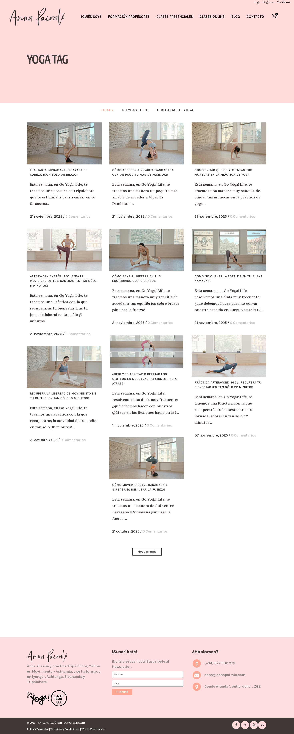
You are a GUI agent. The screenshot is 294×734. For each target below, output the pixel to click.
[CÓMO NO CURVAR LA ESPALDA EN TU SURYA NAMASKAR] (229, 250)
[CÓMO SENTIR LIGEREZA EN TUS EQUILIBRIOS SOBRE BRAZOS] (146, 250)
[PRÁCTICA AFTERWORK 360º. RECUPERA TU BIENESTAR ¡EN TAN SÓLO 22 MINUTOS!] (229, 356)
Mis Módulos (284, 2)
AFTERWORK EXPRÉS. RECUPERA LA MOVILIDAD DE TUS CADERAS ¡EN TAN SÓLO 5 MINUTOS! (63, 280)
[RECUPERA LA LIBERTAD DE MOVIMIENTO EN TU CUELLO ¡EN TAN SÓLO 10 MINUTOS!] (64, 367)
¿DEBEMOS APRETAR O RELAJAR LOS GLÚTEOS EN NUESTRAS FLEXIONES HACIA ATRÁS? (144, 378)
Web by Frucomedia (93, 729)
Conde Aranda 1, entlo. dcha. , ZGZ (232, 686)
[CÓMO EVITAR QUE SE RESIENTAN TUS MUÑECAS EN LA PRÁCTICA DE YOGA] (229, 143)
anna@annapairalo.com (224, 675)
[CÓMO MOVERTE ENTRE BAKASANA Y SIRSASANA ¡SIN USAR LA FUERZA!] (146, 458)
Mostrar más (147, 551)
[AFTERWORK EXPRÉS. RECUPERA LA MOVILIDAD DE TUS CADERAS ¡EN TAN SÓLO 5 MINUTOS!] (64, 250)
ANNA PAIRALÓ (47, 722)
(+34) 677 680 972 (219, 663)
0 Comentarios (78, 216)
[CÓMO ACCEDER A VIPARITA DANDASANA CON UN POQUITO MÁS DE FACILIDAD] (146, 143)
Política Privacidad (38, 729)
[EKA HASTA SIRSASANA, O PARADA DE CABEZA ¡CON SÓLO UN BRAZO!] (64, 143)
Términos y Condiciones (65, 729)
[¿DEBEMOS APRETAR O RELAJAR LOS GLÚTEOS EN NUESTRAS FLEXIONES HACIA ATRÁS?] (146, 352)
